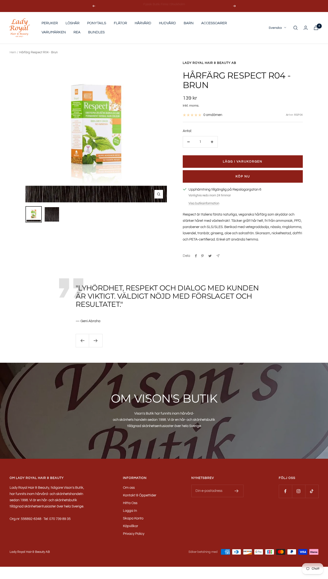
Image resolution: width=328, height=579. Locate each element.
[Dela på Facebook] (196, 256)
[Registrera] (237, 491)
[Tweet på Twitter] (210, 256)
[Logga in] (306, 28)
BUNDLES (96, 32)
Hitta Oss (130, 503)
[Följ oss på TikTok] (311, 491)
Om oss (129, 487)
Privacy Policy (133, 534)
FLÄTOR (120, 23)
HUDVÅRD (167, 23)
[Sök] (295, 28)
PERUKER (50, 23)
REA (76, 32)
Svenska (275, 28)
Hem (13, 52)
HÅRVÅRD (143, 23)
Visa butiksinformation (203, 203)
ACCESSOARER (214, 23)
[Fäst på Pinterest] (202, 256)
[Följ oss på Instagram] (298, 491)
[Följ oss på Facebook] (285, 491)
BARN (189, 23)
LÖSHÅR (72, 23)
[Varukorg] (316, 27)
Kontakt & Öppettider (139, 495)
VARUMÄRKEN (54, 32)
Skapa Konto (133, 518)
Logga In (130, 511)
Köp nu (243, 176)
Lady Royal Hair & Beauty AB (209, 63)
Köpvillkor (130, 526)
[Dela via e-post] (217, 255)
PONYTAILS (96, 23)
